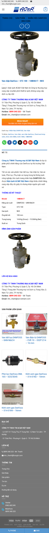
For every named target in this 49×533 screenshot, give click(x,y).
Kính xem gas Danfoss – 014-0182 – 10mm (36, 375)
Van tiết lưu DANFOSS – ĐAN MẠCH (12, 338)
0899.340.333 (22, 1)
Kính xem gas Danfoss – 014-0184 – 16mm (12, 409)
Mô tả (4, 152)
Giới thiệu (5, 473)
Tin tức (4, 481)
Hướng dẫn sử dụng (9, 490)
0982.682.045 (8, 1)
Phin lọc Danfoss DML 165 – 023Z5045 (12, 375)
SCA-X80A (13, 137)
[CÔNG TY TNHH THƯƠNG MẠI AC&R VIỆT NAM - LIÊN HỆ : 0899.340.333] (24, 9)
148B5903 (28, 137)
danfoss (11, 134)
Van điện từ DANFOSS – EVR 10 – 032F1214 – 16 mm (36, 340)
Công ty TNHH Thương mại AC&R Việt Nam (20, 160)
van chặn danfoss (28, 134)
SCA (7, 137)
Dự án (4, 486)
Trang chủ (7, 18)
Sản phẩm (20, 18)
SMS (38, 531)
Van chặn (25, 21)
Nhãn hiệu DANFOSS (37, 18)
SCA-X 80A (21, 137)
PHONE (13, 531)
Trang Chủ (6, 469)
